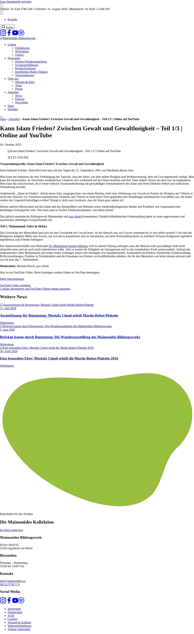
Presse (19, 88)
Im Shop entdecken (11, 530)
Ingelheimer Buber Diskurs (31, 71)
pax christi (75, 216)
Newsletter (21, 102)
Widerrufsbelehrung (19, 625)
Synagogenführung (26, 65)
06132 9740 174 (10, 584)
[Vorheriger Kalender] (1, 5)
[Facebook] (9, 34)
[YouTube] (15, 34)
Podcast (19, 99)
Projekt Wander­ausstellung (31, 61)
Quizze (19, 54)
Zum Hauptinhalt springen (15, 1)
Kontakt (12, 19)
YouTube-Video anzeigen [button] (15, 285)
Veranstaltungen (24, 75)
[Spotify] (21, 34)
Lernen (12, 44)
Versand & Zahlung (19, 622)
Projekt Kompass (25, 68)
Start (2, 119)
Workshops (22, 51)
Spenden (13, 109)
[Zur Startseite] (17, 38)
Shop (11, 105)
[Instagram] (3, 34)
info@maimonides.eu (13, 581)
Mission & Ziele (24, 82)
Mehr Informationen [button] (12, 278)
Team (18, 85)
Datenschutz (15, 612)
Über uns (13, 78)
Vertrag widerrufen (19, 629)
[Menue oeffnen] (1, 116)
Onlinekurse (22, 48)
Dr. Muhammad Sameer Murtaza (68, 246)
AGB (11, 615)
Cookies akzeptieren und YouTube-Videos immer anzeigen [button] (35, 288)
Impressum (14, 608)
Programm (14, 58)
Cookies (12, 619)
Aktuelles (13, 92)
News (18, 95)
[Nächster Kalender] (1, 13)
